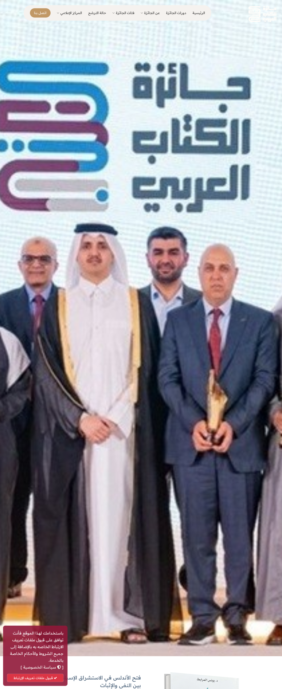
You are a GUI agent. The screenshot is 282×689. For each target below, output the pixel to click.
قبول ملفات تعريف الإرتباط (34, 678)
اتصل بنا (40, 13)
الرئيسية (198, 13)
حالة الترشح (97, 13)
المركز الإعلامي (71, 13)
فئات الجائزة (125, 13)
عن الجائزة (152, 13)
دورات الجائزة (176, 13)
